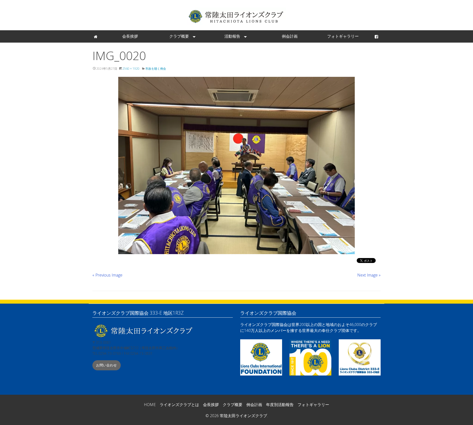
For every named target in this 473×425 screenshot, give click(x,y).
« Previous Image (107, 275)
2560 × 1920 (130, 68)
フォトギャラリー (343, 36)
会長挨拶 (130, 36)
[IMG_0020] (236, 165)
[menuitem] (96, 36)
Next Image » (369, 275)
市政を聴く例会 (155, 68)
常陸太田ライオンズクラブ (236, 16)
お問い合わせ (106, 365)
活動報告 (232, 36)
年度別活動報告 (280, 404)
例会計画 (290, 36)
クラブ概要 (179, 36)
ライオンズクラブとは (179, 404)
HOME (150, 404)
